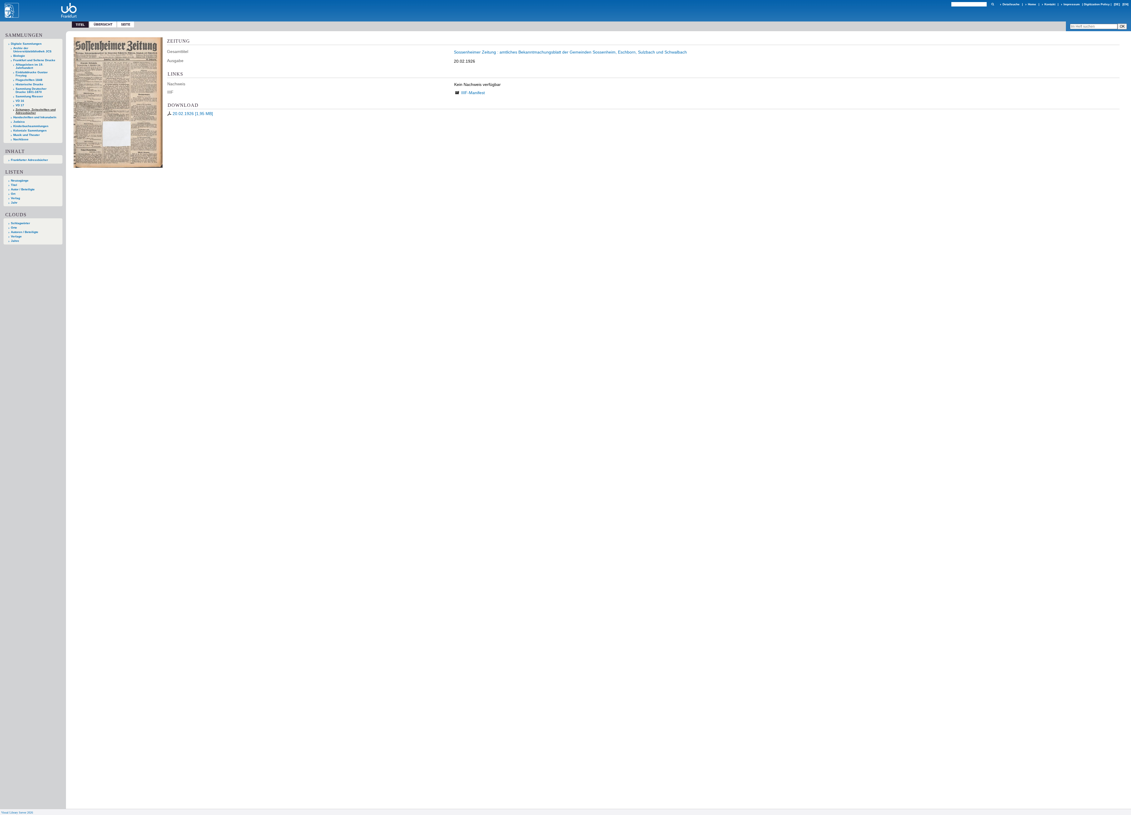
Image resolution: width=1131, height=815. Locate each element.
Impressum (1072, 4)
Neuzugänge (20, 180)
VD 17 (20, 105)
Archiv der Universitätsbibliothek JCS (32, 49)
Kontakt (1049, 4)
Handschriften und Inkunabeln (34, 117)
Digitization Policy (1097, 4)
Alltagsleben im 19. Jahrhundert (29, 66)
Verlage (16, 236)
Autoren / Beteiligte (24, 232)
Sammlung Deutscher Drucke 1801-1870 (31, 90)
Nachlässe (21, 139)
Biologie (19, 55)
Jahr (14, 202)
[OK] (993, 4)
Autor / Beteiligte (23, 189)
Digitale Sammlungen (26, 43)
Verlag (15, 198)
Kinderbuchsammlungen (30, 126)
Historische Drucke (29, 84)
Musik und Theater (26, 135)
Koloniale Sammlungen (30, 130)
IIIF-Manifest (473, 92)
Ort (13, 193)
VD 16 (20, 100)
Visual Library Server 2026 (17, 812)
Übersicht (103, 24)
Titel (14, 185)
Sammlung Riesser (29, 96)
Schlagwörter (20, 223)
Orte (14, 227)
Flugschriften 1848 (29, 80)
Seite (125, 24)
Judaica (19, 121)
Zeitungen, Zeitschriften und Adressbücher (36, 111)
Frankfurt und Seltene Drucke (34, 60)
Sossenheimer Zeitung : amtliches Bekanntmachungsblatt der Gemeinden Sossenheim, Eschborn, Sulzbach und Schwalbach (570, 52)
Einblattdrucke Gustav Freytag (32, 74)
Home (1032, 4)
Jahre (15, 240)
